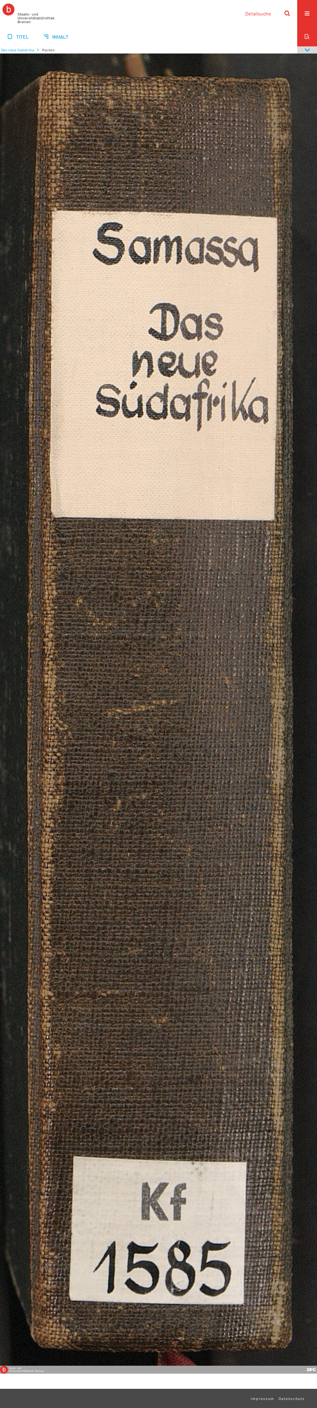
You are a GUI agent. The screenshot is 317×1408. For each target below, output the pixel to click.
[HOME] (28, 13)
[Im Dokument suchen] (307, 36)
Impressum (262, 1398)
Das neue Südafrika (17, 50)
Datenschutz (292, 1398)
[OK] (287, 13)
